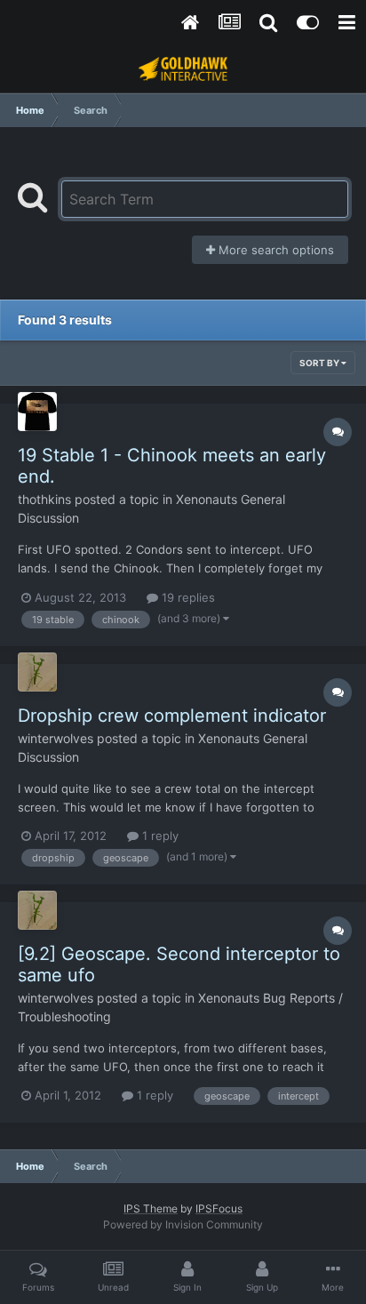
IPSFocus (219, 1208)
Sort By (320, 362)
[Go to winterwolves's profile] (37, 672)
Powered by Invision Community (183, 1224)
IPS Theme (150, 1208)
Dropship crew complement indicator (172, 715)
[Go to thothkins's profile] (37, 411)
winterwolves (55, 738)
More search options (274, 250)
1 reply (159, 835)
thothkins (44, 499)
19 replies (186, 597)
